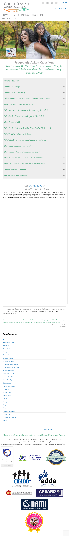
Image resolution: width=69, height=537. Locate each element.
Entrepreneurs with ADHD (11, 367)
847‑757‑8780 (49, 444)
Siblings (5, 402)
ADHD (5, 339)
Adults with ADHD (9, 342)
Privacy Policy (17, 444)
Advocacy (6, 345)
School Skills (7, 395)
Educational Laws (8, 361)
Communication (8, 355)
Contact (64, 3)
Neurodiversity (7, 380)
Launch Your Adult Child (10, 377)
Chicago (5, 352)
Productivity (6, 389)
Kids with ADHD (8, 374)
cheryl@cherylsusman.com (33, 444)
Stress (4, 408)
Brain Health (7, 349)
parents (5, 420)
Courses (41, 439)
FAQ (41, 15)
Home (10, 439)
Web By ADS (61, 444)
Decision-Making (8, 358)
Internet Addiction (8, 370)
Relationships (7, 392)
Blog (14, 18)
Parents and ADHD (9, 386)
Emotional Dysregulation (10, 364)
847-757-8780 (61, 8)
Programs (34, 439)
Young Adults (7, 414)
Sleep (4, 405)
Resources (54, 439)
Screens (5, 398)
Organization (7, 383)
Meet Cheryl (17, 439)
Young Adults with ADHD (11, 417)
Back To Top (48, 429)
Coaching (26, 439)
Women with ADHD (9, 411)
